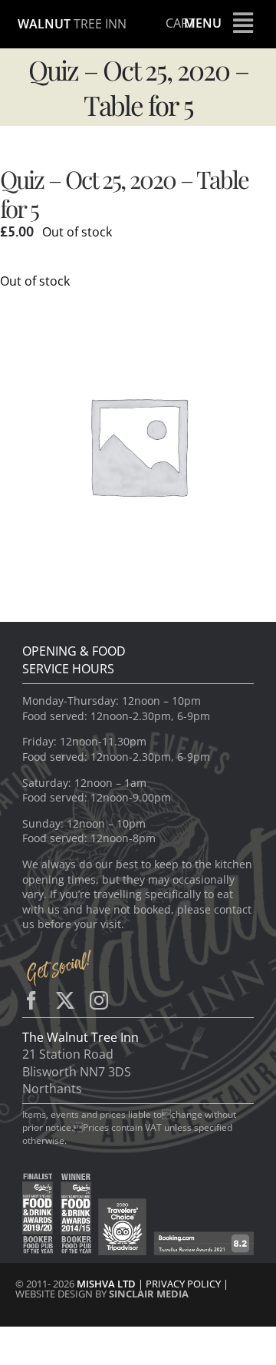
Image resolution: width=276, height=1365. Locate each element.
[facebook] (31, 1000)
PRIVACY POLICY (184, 1284)
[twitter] (65, 1000)
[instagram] (99, 1000)
